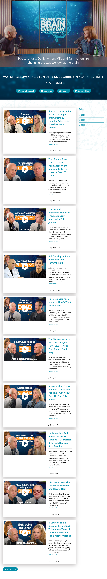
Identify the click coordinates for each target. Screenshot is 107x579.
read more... (53, 144)
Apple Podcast (27, 90)
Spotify (64, 90)
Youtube (47, 90)
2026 (83, 115)
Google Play (83, 90)
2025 (83, 120)
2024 (83, 125)
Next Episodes (10, 569)
